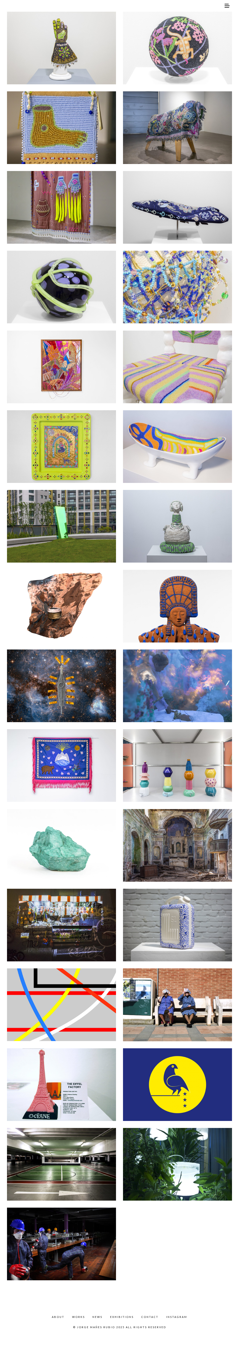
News (97, 1316)
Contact (149, 1316)
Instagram (176, 1316)
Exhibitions (122, 1316)
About (58, 1316)
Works (78, 1316)
